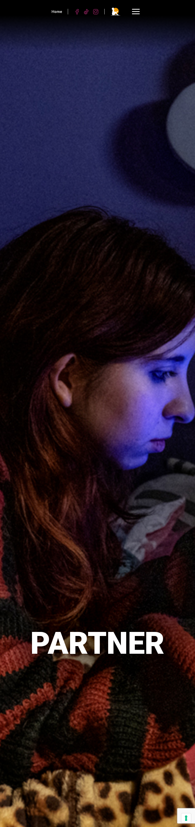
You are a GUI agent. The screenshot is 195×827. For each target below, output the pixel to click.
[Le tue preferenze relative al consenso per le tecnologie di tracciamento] (186, 818)
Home (57, 11)
